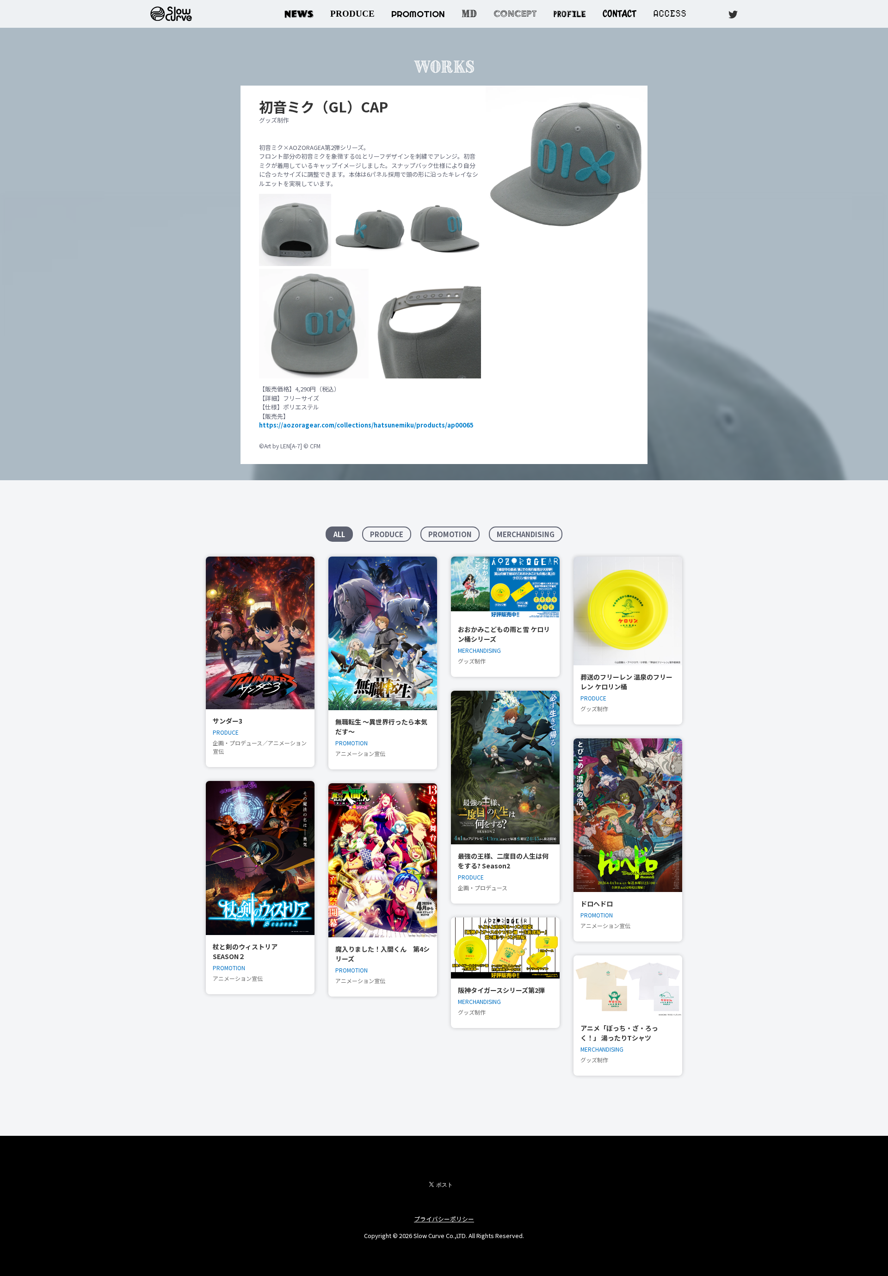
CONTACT (619, 13)
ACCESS (669, 13)
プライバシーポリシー (444, 1218)
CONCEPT (514, 13)
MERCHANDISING (526, 534)
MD (469, 13)
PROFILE (569, 12)
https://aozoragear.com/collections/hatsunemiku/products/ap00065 (366, 425)
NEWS (299, 13)
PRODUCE (352, 14)
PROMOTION (418, 13)
